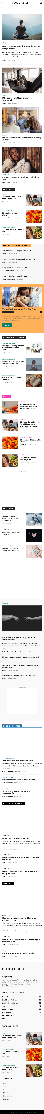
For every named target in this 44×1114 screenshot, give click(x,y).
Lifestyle (4, 43)
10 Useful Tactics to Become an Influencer (11, 549)
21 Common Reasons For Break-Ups (12, 533)
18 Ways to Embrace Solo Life (15, 838)
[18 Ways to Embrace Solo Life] (22, 821)
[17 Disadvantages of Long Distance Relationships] (22, 618)
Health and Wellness (8, 174)
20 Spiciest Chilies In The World (12, 214)
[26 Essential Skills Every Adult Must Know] (34, 200)
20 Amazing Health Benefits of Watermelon (16, 792)
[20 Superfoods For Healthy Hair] (34, 232)
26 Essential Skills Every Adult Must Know (11, 198)
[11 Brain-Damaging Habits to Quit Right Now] (22, 160)
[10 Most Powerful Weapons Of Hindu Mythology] (34, 519)
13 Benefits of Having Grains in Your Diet (18, 675)
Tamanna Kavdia (20, 312)
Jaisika (4, 60)
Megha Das (23, 444)
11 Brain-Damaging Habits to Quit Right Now (20, 178)
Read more (7, 325)
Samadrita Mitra (7, 771)
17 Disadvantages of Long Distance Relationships (18, 638)
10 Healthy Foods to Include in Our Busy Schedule (20, 858)
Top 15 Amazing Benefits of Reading (12, 378)
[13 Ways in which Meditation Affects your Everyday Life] (22, 27)
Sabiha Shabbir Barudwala (28, 426)
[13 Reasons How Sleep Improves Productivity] (22, 80)
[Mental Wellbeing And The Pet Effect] (22, 297)
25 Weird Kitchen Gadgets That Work (16, 251)
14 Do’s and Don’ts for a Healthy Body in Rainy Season (20, 872)
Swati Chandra (6, 182)
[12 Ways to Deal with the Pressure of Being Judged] (22, 120)
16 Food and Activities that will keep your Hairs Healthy (21, 940)
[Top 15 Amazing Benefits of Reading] (34, 380)
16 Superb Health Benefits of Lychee (18, 779)
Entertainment (6, 514)
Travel (4, 634)
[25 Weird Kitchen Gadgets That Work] (10, 407)
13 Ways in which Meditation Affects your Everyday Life (21, 47)
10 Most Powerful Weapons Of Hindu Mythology (10, 518)
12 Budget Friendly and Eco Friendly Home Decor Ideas (13, 347)
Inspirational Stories (8, 343)
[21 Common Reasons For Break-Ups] (34, 535)
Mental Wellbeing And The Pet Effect (19, 309)
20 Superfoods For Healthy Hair (13, 230)
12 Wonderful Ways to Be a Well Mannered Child (13, 362)
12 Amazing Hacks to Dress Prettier (18, 953)
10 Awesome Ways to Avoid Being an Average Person (19, 919)
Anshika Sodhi (24, 408)
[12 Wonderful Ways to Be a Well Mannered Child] (34, 364)
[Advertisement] (18, 11)
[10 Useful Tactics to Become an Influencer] (34, 551)
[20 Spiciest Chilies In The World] (34, 216)
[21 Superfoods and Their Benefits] (22, 743)
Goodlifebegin (20, 1112)
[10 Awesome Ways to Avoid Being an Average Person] (22, 900)
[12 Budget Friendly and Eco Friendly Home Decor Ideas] (34, 348)
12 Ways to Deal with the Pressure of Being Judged (21, 138)
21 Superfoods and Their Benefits (17, 760)
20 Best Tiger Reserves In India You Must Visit (20, 657)
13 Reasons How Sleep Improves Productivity (17, 99)
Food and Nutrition (8, 210)
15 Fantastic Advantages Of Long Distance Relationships (20, 666)
